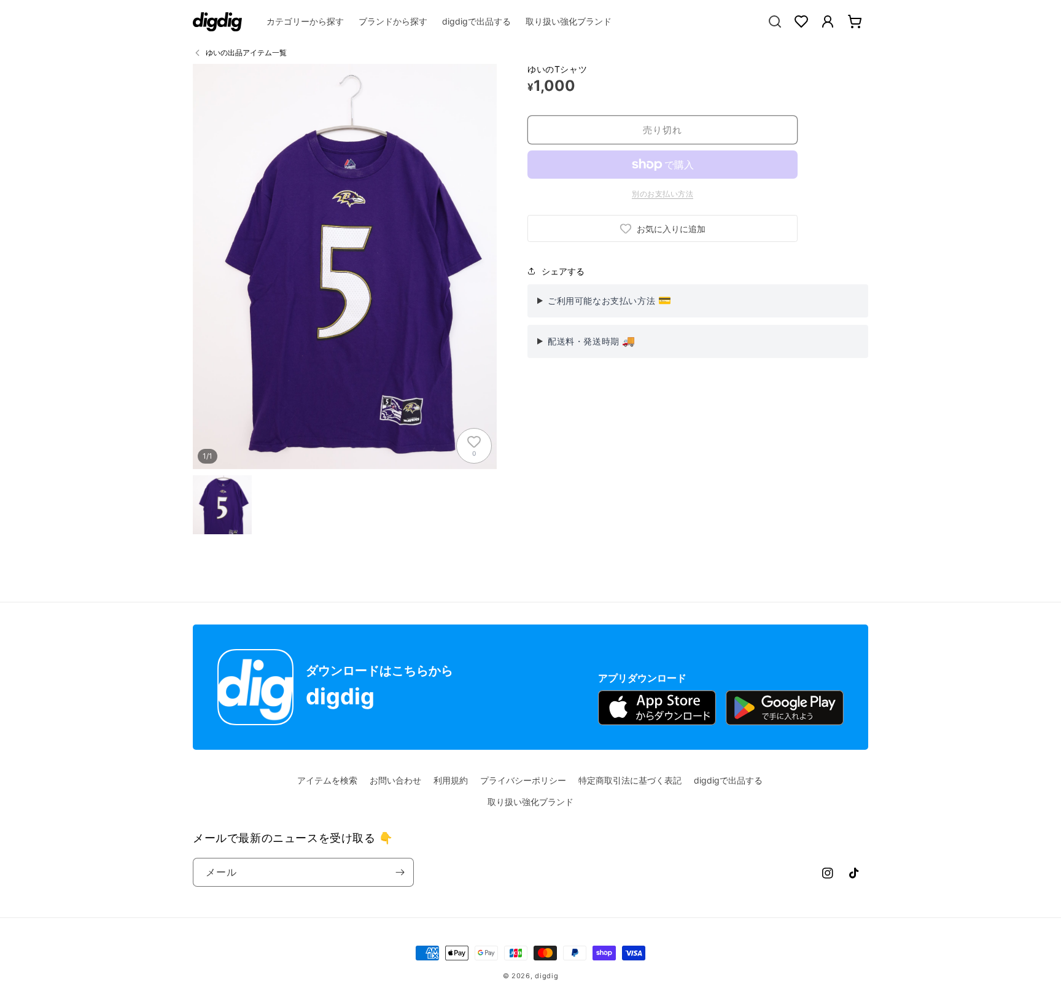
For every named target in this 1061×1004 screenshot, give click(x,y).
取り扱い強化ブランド (530, 801)
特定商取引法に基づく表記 (630, 780)
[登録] (399, 872)
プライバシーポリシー (523, 780)
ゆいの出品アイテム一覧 (246, 52)
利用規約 (450, 780)
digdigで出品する (728, 780)
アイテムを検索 (327, 780)
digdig (546, 975)
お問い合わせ (395, 780)
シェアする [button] (563, 271)
